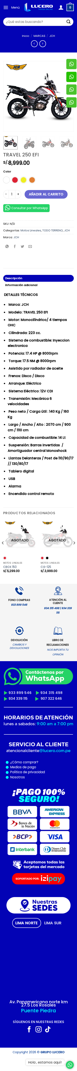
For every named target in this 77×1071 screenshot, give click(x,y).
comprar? (30, 762)
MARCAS (39, 36)
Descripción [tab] (13, 278)
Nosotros (17, 777)
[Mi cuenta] (61, 7)
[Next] (74, 551)
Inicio (25, 36)
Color (7, 171)
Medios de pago (22, 767)
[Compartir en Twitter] (22, 246)
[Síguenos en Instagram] (39, 1029)
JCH (52, 36)
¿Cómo (16, 762)
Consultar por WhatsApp (29, 208)
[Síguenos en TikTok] (48, 1029)
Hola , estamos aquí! (45, 1062)
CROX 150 (10, 567)
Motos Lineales (31, 230)
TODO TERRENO (52, 230)
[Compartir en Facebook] (14, 246)
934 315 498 (51, 692)
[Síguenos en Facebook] (29, 1029)
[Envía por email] (30, 246)
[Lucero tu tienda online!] (39, 7)
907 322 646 (51, 698)
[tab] (26, 923)
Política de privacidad (27, 772)
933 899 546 (20, 692)
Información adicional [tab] (21, 285)
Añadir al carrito (46, 194)
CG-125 (46, 567)
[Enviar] (68, 22)
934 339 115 (18, 698)
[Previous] (10, 96)
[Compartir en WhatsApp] (7, 246)
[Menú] (5, 7)
